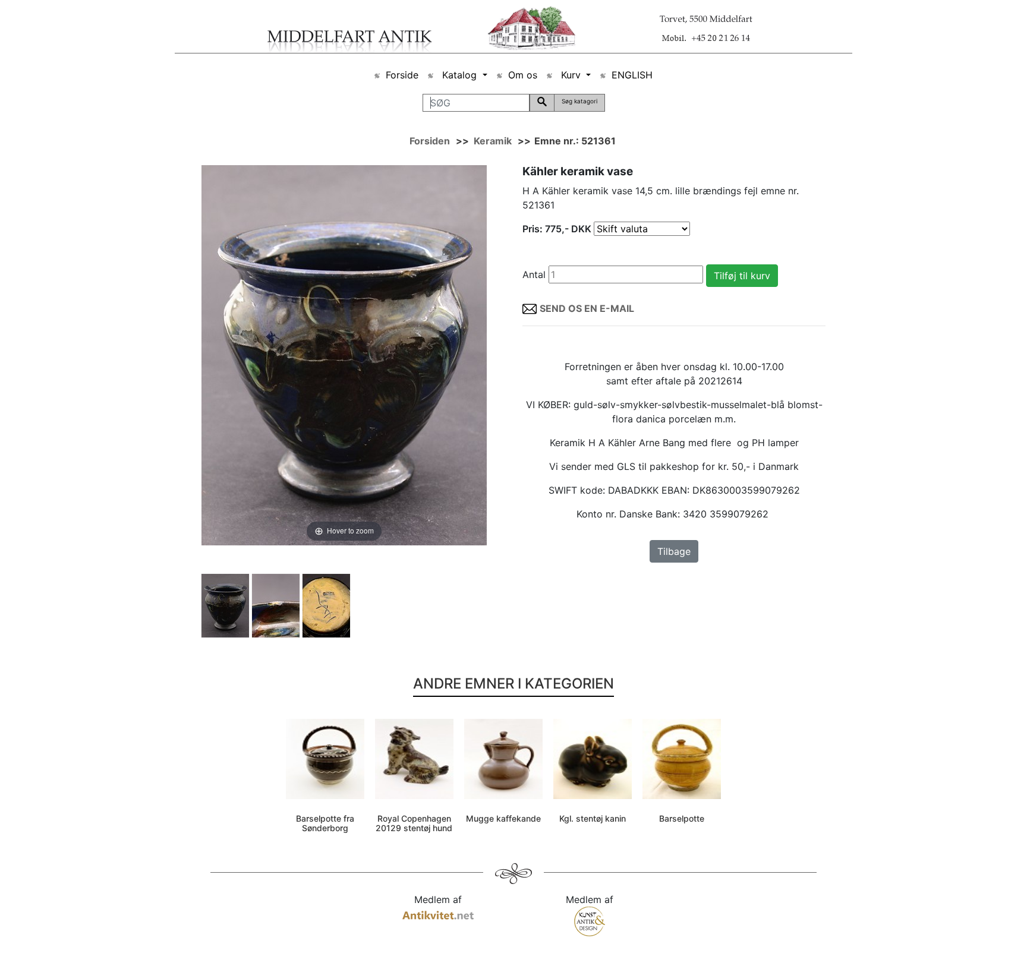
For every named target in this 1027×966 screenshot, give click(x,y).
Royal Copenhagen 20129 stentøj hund (414, 823)
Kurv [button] (571, 75)
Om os (522, 75)
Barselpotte (681, 818)
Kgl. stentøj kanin (592, 818)
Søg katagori (579, 101)
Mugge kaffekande (503, 818)
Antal (534, 274)
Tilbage (674, 551)
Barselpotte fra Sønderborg (325, 823)
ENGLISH (632, 75)
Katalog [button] (459, 75)
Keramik (493, 141)
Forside (402, 75)
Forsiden (429, 141)
